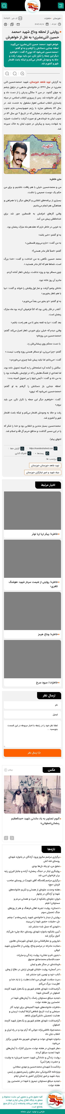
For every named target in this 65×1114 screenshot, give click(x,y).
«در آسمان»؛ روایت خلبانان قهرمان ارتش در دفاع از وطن (32, 969)
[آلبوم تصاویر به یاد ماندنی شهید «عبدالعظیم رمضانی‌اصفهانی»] (32, 794)
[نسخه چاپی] (5, 24)
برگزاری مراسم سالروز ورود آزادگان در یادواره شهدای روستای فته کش (34, 859)
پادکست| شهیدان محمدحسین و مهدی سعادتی (36, 1067)
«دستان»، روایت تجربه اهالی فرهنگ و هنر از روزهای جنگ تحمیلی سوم (34, 910)
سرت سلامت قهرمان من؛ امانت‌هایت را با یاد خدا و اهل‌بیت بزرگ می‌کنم (34, 982)
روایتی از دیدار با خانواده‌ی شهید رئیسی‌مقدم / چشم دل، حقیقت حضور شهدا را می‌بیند (33, 919)
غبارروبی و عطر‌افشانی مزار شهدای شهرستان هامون (34, 941)
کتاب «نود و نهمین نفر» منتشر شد (43, 974)
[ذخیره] (12, 24)
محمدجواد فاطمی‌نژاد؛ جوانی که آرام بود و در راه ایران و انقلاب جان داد (32, 1032)
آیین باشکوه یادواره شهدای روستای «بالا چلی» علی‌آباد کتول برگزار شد (33, 934)
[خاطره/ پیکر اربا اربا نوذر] (32, 510)
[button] (12, 837)
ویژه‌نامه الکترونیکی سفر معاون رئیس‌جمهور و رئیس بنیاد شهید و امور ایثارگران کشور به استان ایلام (34, 1074)
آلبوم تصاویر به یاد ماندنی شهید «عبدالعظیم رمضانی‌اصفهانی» (35, 820)
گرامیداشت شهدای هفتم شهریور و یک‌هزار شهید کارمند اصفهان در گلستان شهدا (32, 991)
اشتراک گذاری (21, 453)
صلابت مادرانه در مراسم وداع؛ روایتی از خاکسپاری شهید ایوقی (32, 948)
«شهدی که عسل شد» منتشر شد (44, 927)
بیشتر (10, 769)
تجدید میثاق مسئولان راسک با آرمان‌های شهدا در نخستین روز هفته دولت (35, 1000)
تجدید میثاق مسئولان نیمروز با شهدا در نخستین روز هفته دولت (34, 1083)
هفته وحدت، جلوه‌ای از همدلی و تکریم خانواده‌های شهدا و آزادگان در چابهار (34, 892)
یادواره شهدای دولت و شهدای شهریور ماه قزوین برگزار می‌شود (33, 1041)
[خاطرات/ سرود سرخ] (32, 659)
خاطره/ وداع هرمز (48, 634)
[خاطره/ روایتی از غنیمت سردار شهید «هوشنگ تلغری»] (32, 559)
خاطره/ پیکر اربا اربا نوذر (45, 534)
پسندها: (40, 453)
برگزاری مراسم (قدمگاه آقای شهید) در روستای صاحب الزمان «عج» (33, 883)
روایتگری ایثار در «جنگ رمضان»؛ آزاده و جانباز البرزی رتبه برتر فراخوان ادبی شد (32, 873)
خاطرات (47, 18)
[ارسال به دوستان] (18, 24)
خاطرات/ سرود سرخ (47, 683)
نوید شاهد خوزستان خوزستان (45, 465)
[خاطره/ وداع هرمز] (32, 611)
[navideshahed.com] (55, 1100)
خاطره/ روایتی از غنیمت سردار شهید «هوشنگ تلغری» (33, 584)
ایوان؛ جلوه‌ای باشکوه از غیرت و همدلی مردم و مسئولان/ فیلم (37, 901)
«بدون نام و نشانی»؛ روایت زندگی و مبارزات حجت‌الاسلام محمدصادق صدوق (38, 957)
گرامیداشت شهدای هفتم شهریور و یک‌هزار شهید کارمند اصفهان (32, 1023)
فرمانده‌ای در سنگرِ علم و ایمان (45, 964)
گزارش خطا (14, 448)
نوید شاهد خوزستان (40, 82)
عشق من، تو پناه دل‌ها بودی (46, 866)
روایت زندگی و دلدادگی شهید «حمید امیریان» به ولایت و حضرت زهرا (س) (32, 1060)
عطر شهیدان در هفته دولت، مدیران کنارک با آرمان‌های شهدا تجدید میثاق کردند (33, 1050)
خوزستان (56, 18)
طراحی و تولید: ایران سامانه (33, 1111)
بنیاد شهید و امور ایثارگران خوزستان (42, 472)
